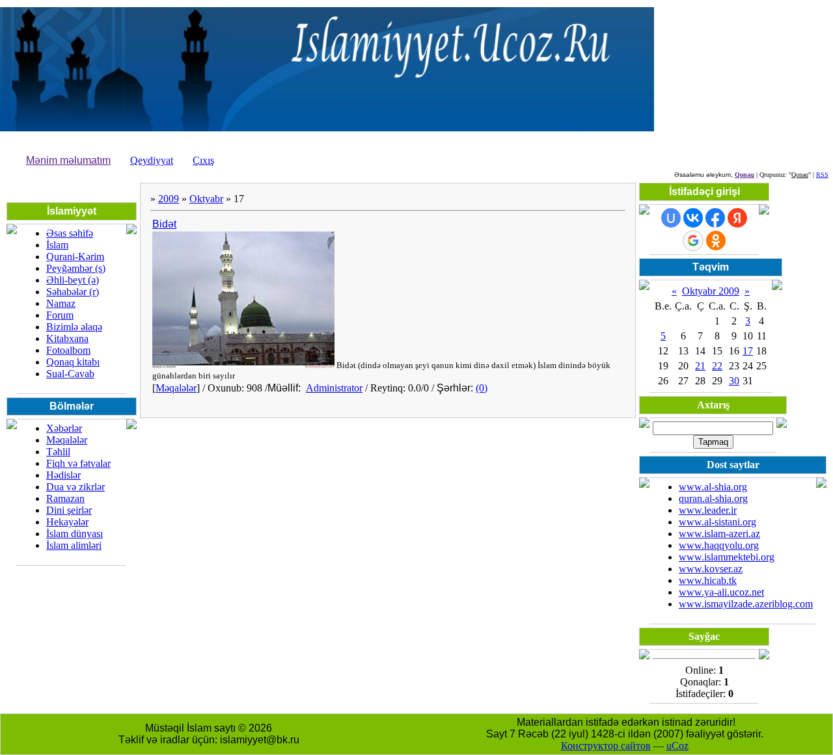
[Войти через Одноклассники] (716, 240)
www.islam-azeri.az (719, 533)
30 (734, 380)
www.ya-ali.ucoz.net (721, 592)
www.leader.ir (708, 510)
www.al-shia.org (713, 486)
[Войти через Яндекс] (737, 218)
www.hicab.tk (708, 580)
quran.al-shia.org (713, 498)
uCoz (677, 745)
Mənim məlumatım (68, 160)
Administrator (334, 387)
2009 (168, 198)
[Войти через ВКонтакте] (693, 218)
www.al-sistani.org (717, 521)
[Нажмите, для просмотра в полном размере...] (243, 365)
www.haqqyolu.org (719, 545)
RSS (822, 174)
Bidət (164, 224)
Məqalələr (176, 387)
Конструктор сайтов (606, 745)
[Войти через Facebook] (715, 218)
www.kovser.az (711, 568)
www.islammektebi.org (726, 557)
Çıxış (203, 160)
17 (748, 350)
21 (700, 365)
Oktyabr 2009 (710, 291)
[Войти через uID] (671, 218)
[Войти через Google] (693, 240)
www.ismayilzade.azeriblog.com (746, 603)
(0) (481, 387)
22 (717, 365)
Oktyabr (206, 198)
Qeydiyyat (151, 160)
